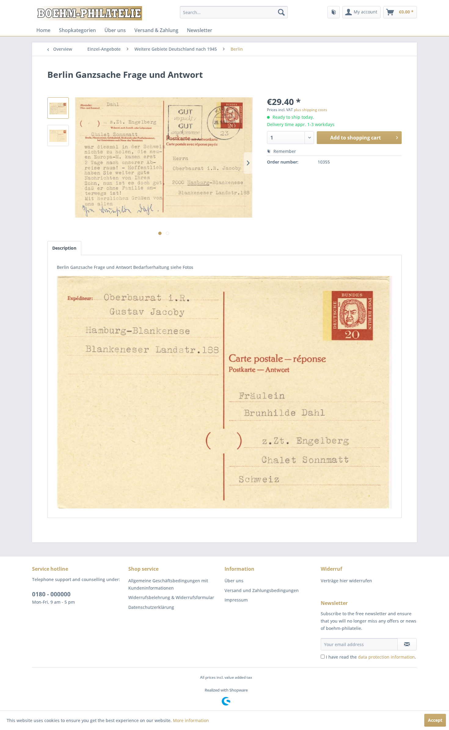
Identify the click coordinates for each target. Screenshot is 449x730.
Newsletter (199, 30)
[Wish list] (333, 12)
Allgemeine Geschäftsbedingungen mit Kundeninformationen (168, 584)
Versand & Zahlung (156, 30)
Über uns (115, 30)
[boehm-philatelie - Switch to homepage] (88, 13)
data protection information (386, 657)
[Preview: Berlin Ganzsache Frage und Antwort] (58, 108)
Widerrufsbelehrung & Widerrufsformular (171, 597)
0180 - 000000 (51, 594)
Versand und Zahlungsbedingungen (261, 590)
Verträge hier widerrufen (346, 581)
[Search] (281, 12)
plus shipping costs (310, 109)
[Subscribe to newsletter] (407, 644)
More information (191, 720)
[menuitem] (234, 12)
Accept (435, 720)
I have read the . (371, 657)
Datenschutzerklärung (151, 607)
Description (64, 248)
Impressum (236, 600)
